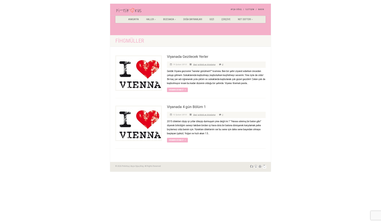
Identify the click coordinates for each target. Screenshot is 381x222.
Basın (261, 9)
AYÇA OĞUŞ (236, 9)
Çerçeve (225, 19)
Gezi (195, 64)
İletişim (250, 9)
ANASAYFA (133, 19)
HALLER (150, 19)
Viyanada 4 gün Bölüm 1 (186, 107)
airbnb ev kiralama (207, 64)
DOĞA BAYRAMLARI (192, 19)
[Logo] (139, 11)
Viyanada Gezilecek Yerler (187, 57)
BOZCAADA (168, 19)
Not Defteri (244, 19)
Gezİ (212, 19)
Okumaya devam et (176, 90)
